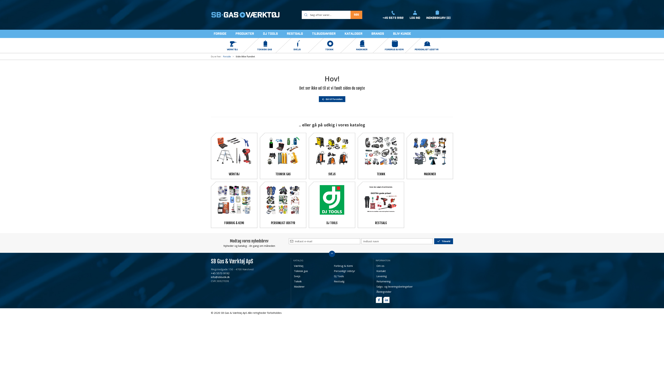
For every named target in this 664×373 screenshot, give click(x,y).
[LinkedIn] (386, 300)
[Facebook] (379, 300)
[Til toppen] (332, 254)
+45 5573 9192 (220, 273)
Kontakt (381, 271)
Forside (227, 56)
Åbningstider (383, 291)
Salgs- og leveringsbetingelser (394, 286)
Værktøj (234, 174)
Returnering (383, 281)
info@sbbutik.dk (220, 277)
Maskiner (430, 174)
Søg (356, 15)
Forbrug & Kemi (234, 223)
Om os (380, 265)
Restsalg (381, 223)
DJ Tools (332, 223)
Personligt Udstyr (283, 223)
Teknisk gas (283, 174)
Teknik (381, 174)
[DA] (245, 15)
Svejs (332, 174)
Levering (381, 276)
